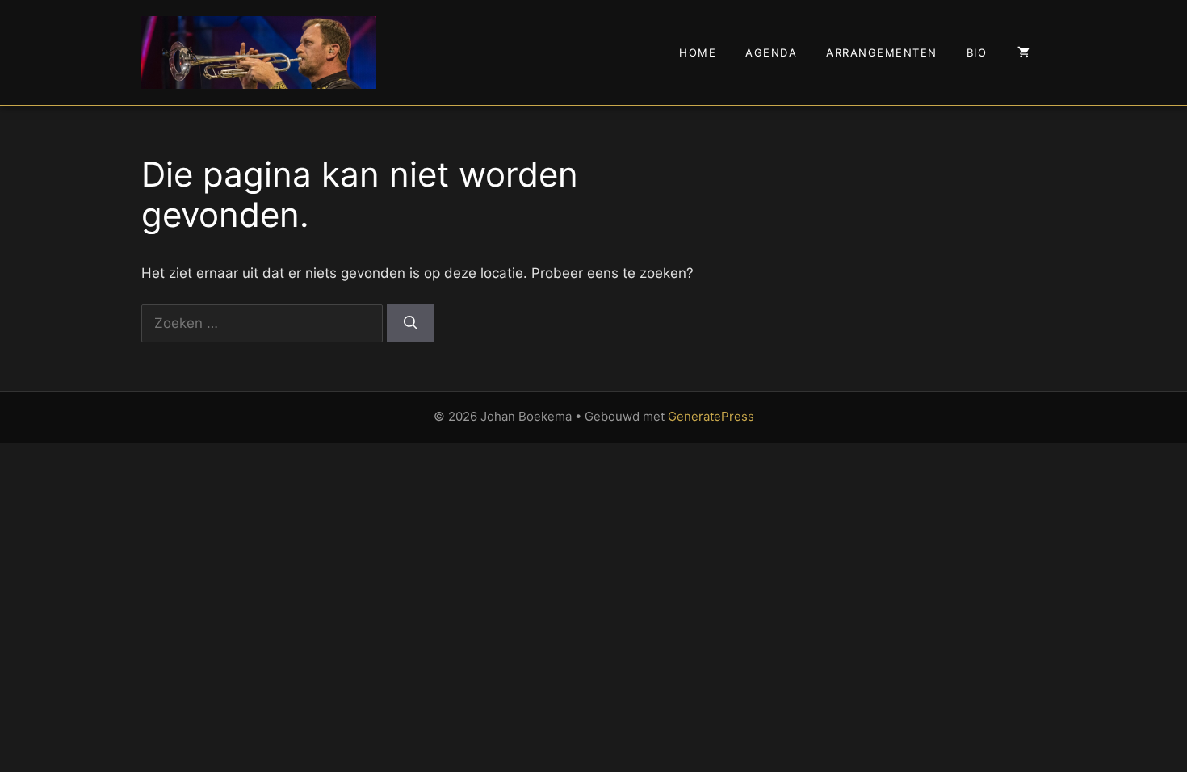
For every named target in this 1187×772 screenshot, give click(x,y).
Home (697, 52)
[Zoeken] (410, 323)
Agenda (771, 52)
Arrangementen (881, 52)
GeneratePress (711, 416)
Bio (977, 52)
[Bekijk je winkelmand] (1023, 52)
